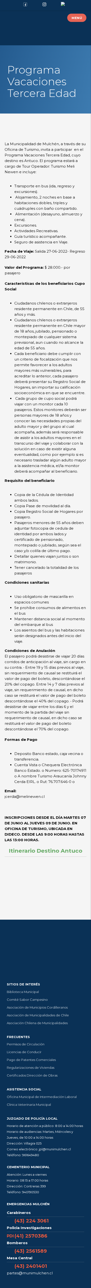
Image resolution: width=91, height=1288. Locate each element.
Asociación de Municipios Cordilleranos (37, 1007)
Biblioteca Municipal (23, 992)
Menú (77, 18)
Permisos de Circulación (25, 1044)
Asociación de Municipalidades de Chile (38, 1015)
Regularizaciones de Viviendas (30, 1067)
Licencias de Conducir (24, 1052)
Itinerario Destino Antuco (45, 850)
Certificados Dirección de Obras (32, 1075)
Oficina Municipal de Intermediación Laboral (42, 1097)
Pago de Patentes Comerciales (31, 1060)
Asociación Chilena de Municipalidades (37, 1023)
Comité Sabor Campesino (27, 1000)
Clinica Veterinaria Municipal (29, 1105)
